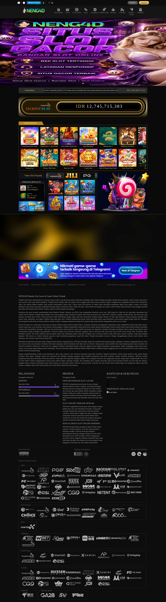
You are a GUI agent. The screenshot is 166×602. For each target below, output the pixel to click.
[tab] (56, 175)
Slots (68, 13)
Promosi (140, 13)
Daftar (144, 3)
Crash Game (104, 13)
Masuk (132, 3)
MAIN (31, 136)
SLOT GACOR (24, 285)
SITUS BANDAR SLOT (57, 285)
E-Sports (122, 13)
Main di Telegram (35, 3)
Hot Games (59, 13)
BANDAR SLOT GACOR (76, 285)
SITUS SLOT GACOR (38, 285)
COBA (57, 185)
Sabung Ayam (131, 13)
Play (46, 108)
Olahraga (95, 13)
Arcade (113, 13)
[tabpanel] (83, 52)
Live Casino (76, 13)
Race (86, 13)
